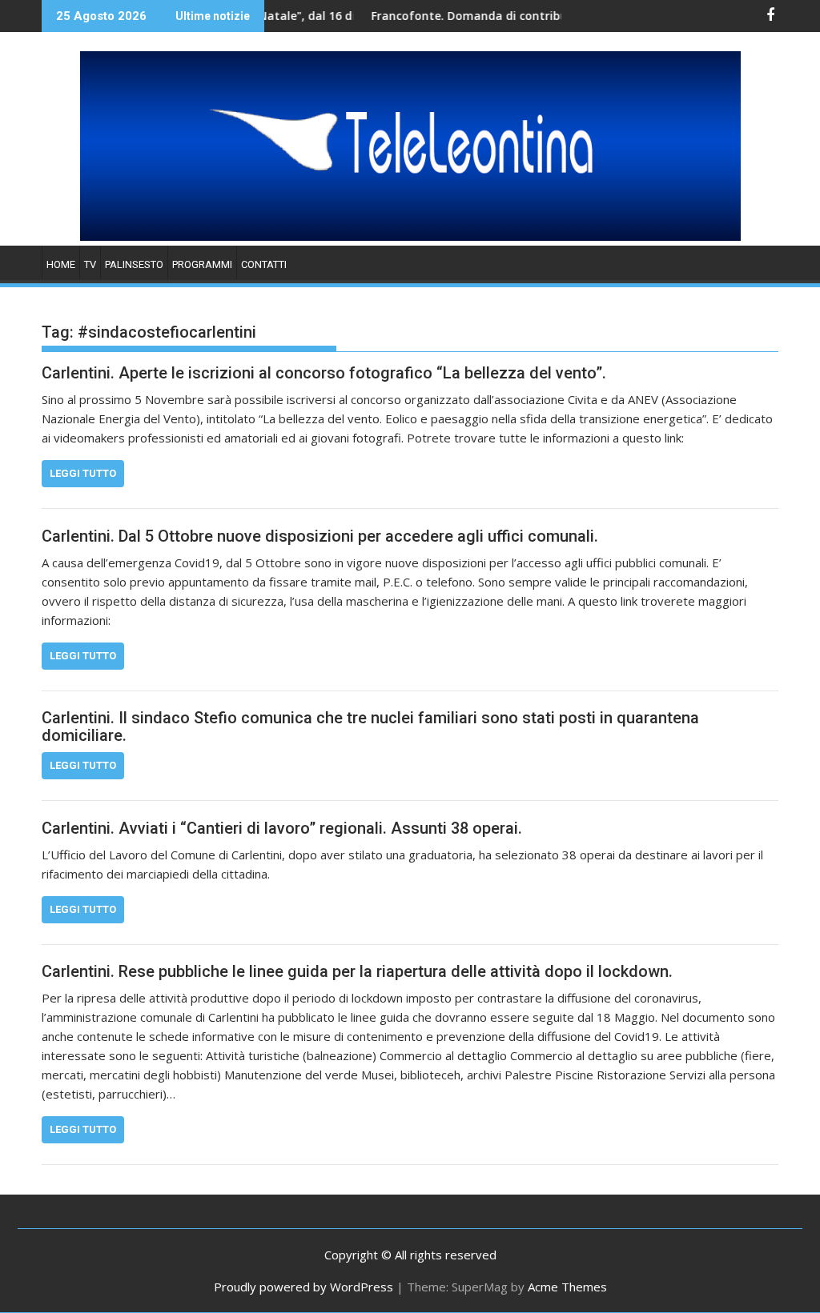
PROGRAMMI (202, 264)
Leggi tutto (83, 473)
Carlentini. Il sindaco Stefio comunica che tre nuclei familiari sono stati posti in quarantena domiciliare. (370, 726)
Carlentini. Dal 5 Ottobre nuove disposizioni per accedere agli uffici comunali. (320, 536)
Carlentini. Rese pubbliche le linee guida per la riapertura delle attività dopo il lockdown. (357, 971)
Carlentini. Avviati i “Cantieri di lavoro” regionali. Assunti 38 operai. (282, 828)
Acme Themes (567, 1287)
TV (90, 264)
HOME (60, 264)
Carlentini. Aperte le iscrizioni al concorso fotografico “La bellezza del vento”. (324, 372)
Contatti (264, 264)
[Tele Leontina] (410, 236)
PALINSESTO (134, 264)
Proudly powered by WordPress (303, 1287)
